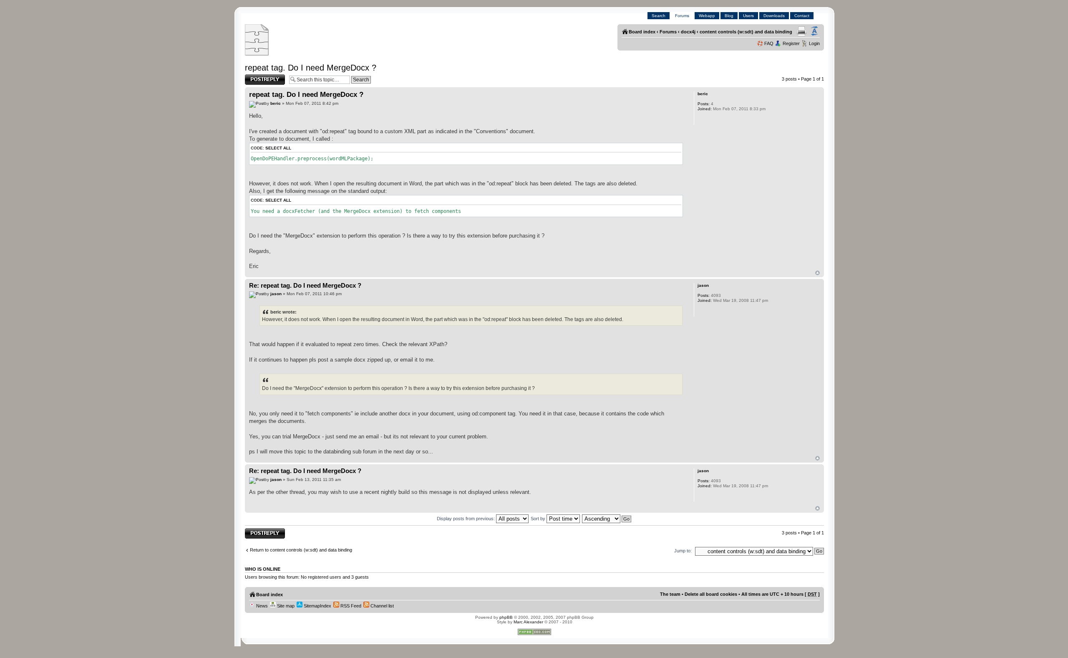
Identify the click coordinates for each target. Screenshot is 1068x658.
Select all (278, 148)
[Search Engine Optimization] (534, 633)
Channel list (381, 605)
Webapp (707, 15)
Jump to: (683, 550)
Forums (682, 15)
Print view (801, 31)
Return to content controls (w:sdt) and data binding (301, 549)
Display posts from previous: (466, 518)
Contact (801, 15)
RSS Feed (350, 605)
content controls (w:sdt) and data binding (746, 31)
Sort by (539, 518)
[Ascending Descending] (607, 518)
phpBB (506, 617)
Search (658, 15)
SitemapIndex (316, 605)
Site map (285, 605)
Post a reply (257, 76)
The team (670, 594)
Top (817, 273)
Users (748, 15)
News (261, 605)
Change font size (814, 31)
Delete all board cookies (711, 594)
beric (275, 103)
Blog (729, 15)
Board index (642, 31)
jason (276, 293)
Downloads (774, 15)
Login (814, 43)
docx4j (688, 31)
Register (791, 43)
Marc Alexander (528, 622)
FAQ (768, 43)
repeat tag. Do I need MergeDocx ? (310, 67)
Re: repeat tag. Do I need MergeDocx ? (305, 285)
